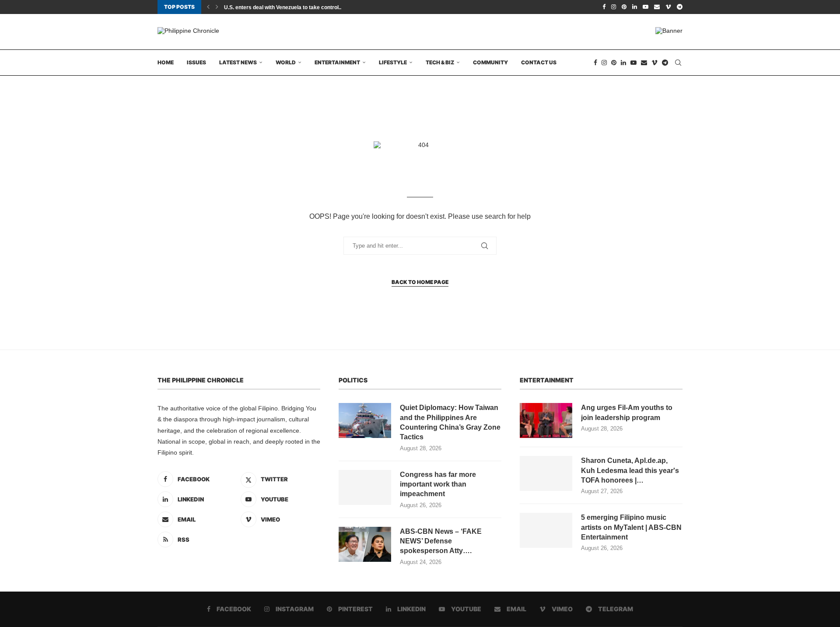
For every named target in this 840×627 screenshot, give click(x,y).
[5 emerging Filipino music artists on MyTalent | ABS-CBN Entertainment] (546, 530)
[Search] (678, 62)
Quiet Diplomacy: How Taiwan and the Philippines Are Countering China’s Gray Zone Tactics (450, 422)
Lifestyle (393, 62)
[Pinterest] (624, 7)
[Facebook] (604, 7)
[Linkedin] (634, 7)
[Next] (217, 7)
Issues (196, 62)
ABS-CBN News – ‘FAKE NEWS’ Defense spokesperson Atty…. (441, 541)
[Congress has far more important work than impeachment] (365, 487)
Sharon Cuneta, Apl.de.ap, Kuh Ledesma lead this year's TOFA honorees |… (630, 470)
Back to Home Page (420, 282)
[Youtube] (645, 7)
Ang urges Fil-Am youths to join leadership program (626, 412)
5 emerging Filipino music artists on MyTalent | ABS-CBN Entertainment (631, 527)
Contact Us (538, 62)
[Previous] (208, 7)
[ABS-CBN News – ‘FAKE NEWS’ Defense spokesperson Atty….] (365, 544)
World (286, 62)
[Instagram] (613, 7)
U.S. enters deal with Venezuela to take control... (283, 7)
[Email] (657, 7)
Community (490, 62)
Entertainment (337, 62)
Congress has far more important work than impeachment (438, 484)
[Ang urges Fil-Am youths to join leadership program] (546, 420)
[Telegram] (679, 7)
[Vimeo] (668, 7)
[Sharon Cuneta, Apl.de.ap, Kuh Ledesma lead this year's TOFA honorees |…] (546, 473)
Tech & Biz (440, 62)
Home (166, 62)
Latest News (238, 62)
